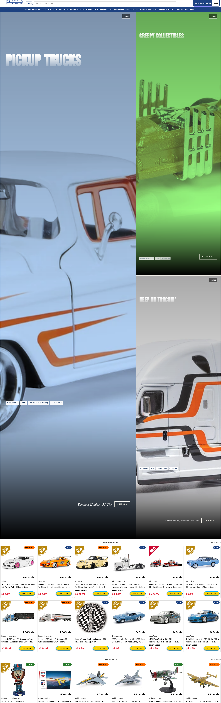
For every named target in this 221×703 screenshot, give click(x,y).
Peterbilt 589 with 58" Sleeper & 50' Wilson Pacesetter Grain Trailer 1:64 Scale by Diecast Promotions (52, 640)
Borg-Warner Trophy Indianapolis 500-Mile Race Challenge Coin (90, 640)
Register (207, 3)
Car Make (60, 9)
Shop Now (122, 504)
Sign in (198, 3)
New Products (166, 9)
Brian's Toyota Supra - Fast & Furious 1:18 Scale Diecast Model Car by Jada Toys (53, 585)
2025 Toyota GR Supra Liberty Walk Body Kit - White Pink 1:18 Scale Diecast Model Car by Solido (18, 585)
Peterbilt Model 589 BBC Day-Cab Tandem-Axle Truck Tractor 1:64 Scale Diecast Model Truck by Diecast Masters (129, 585)
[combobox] (105, 3)
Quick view (18, 561)
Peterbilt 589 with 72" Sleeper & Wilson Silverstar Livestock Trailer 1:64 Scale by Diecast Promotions (17, 640)
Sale (192, 9)
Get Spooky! (208, 257)
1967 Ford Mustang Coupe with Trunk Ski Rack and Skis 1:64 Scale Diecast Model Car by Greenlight (201, 585)
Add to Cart (27, 593)
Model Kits (75, 9)
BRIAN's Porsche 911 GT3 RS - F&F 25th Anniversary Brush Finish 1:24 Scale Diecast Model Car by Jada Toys (202, 640)
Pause (126, 16)
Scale (48, 9)
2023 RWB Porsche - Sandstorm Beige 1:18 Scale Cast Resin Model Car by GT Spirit (91, 585)
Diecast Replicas (32, 9)
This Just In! (181, 9)
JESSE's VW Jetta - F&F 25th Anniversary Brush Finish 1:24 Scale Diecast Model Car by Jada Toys (163, 640)
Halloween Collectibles (126, 9)
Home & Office (147, 9)
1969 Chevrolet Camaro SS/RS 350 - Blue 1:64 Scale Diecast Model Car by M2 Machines (128, 640)
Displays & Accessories (97, 9)
